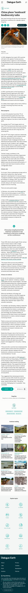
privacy (13, 586)
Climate (20, 507)
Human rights (19, 470)
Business (7, 538)
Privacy (17, 562)
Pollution (7, 528)
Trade (17, 486)
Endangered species (19, 454)
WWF (9, 69)
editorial (22, 357)
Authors (3, 571)
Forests (20, 538)
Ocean (21, 528)
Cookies (17, 565)
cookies (19, 586)
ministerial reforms (14, 200)
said (22, 191)
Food (7, 517)
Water (20, 548)
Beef (2, 486)
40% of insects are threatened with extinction (13, 77)
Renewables (5, 453)
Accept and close (7, 590)
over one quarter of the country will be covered (14, 258)
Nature (21, 517)
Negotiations (11, 413)
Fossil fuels (5, 434)
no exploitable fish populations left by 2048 (13, 85)
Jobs (2, 565)
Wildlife (18, 413)
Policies (17, 571)
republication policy (7, 579)
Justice (7, 548)
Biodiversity (9, 411)
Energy (7, 507)
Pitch (2, 568)
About (2, 562)
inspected (14, 250)
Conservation (18, 411)
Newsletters (18, 568)
